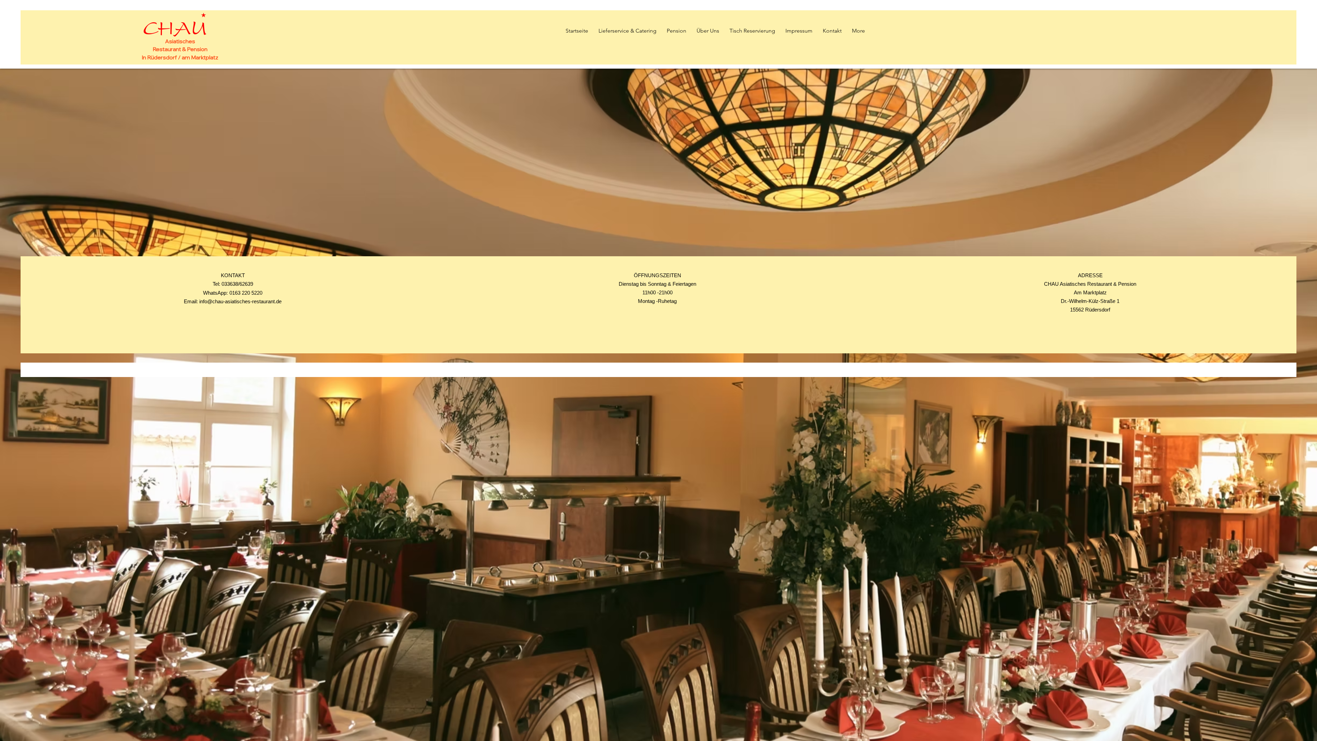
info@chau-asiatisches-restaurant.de (240, 301)
